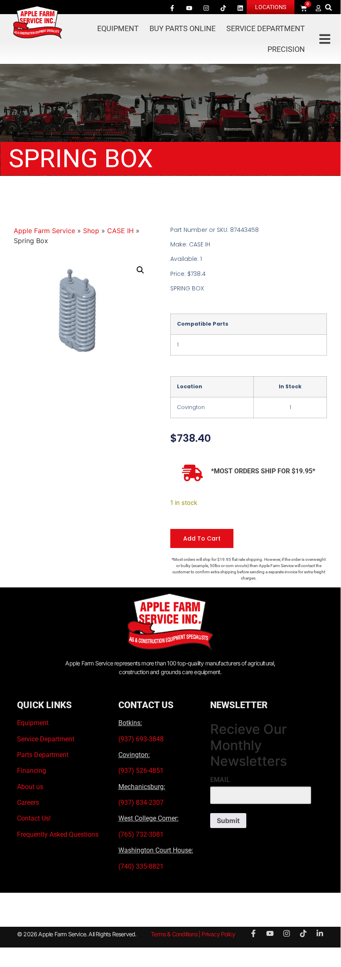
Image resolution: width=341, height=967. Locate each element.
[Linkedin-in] (320, 933)
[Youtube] (189, 8)
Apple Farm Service (44, 231)
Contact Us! (34, 818)
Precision (286, 49)
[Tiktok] (223, 8)
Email (220, 780)
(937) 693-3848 (141, 739)
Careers (28, 802)
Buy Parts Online (183, 28)
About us (30, 787)
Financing (31, 771)
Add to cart (202, 538)
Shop (91, 231)
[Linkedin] (240, 8)
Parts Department (43, 755)
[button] (328, 7)
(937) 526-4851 (141, 771)
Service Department (265, 28)
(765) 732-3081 (141, 834)
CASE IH (120, 231)
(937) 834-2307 (141, 802)
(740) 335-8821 (141, 866)
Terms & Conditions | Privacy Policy (193, 934)
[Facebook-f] (172, 8)
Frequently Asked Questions (57, 834)
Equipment (118, 28)
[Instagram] (206, 8)
